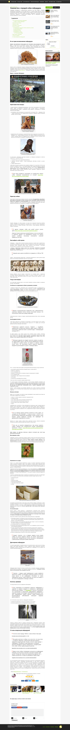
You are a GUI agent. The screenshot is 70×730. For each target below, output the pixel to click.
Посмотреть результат (53, 47)
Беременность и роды (17, 31)
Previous (46, 56)
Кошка (48, 43)
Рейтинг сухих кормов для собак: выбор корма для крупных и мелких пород (55, 16)
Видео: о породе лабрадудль (19, 21)
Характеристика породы (16, 22)
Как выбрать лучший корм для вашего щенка (53, 63)
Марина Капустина (17, 671)
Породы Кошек (13, 1)
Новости (46, 1)
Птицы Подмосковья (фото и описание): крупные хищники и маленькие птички (55, 27)
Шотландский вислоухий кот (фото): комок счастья (55, 21)
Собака (48, 44)
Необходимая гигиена (17, 28)
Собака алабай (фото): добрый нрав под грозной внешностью (55, 33)
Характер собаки (15, 24)
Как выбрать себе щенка (16, 25)
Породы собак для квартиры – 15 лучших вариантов (54, 11)
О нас (44, 726)
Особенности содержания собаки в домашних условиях (23, 27)
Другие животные (26, 1)
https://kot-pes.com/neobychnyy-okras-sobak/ (27, 175)
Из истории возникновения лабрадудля (19, 20)
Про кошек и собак (52, 1)
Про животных (58, 1)
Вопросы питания (16, 29)
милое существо (22, 70)
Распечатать (25, 671)
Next (59, 56)
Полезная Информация (35, 1)
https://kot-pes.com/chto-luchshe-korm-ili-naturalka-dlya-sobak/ (27, 428)
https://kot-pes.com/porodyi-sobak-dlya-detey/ (26, 230)
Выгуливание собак (17, 30)
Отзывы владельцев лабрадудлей (18, 36)
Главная (11, 6)
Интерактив (42, 1)
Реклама (52, 726)
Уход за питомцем (15, 26)
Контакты (48, 726)
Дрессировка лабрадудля (17, 34)
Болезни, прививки (15, 35)
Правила (56, 726)
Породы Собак (19, 1)
